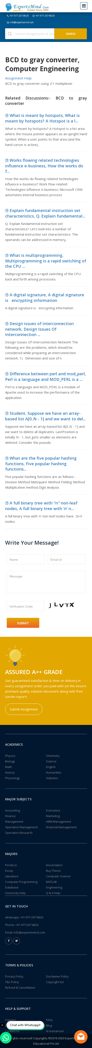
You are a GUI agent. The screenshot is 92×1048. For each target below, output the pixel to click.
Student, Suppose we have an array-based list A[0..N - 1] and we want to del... (45, 416)
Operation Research (19, 833)
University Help (15, 893)
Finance (10, 816)
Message (16, 576)
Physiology (12, 778)
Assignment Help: (18, 78)
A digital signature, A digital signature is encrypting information (44, 297)
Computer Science (58, 876)
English (51, 767)
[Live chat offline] (81, 1037)
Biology (10, 761)
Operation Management (21, 827)
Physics (10, 756)
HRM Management (58, 822)
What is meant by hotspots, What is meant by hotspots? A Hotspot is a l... (42, 118)
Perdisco (11, 865)
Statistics (52, 778)
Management (14, 822)
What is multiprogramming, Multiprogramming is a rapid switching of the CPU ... (45, 261)
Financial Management (61, 827)
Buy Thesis (53, 871)
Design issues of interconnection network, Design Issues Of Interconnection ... (39, 329)
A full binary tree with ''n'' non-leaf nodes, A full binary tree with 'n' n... (41, 505)
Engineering (54, 887)
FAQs (49, 1020)
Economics (53, 810)
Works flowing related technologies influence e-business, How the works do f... (44, 166)
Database (12, 887)
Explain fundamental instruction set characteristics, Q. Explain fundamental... (45, 213)
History (10, 772)
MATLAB (51, 882)
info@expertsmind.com (22, 22)
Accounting (12, 810)
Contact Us (12, 1031)
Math (8, 767)
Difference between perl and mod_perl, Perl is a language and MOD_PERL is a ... (45, 376)
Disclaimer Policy (57, 976)
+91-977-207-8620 (19, 15)
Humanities (53, 772)
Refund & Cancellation (20, 988)
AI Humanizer (55, 1031)
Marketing (53, 816)
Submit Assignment (24, 709)
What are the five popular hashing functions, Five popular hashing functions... (41, 463)
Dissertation (54, 865)
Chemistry (53, 756)
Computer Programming (21, 882)
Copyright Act (55, 982)
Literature (11, 876)
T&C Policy (12, 982)
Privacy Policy (14, 976)
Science (51, 761)
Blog (49, 1025)
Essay (9, 871)
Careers (10, 1020)
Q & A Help (53, 893)
